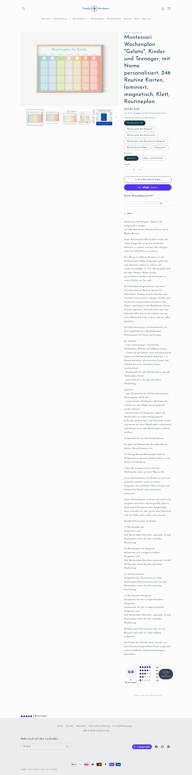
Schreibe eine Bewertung (166, 674)
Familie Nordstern (34, 769)
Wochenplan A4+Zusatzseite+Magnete (146, 141)
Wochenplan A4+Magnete (140, 129)
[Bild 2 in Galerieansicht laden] (52, 117)
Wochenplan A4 (135, 123)
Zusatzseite (160, 147)
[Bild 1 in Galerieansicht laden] (35, 117)
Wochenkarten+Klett (137, 147)
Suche (60, 726)
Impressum (81, 726)
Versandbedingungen (122, 726)
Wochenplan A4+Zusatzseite (141, 135)
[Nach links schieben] (23, 117)
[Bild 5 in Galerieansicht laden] (70, 117)
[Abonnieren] (67, 746)
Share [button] (130, 213)
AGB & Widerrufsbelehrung (96, 731)
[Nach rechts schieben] (116, 117)
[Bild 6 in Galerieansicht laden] (87, 117)
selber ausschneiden (153, 158)
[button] (24, 9)
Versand (136, 113)
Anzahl (127, 164)
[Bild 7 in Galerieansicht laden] (104, 117)
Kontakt (69, 726)
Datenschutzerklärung (99, 726)
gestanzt (131, 158)
